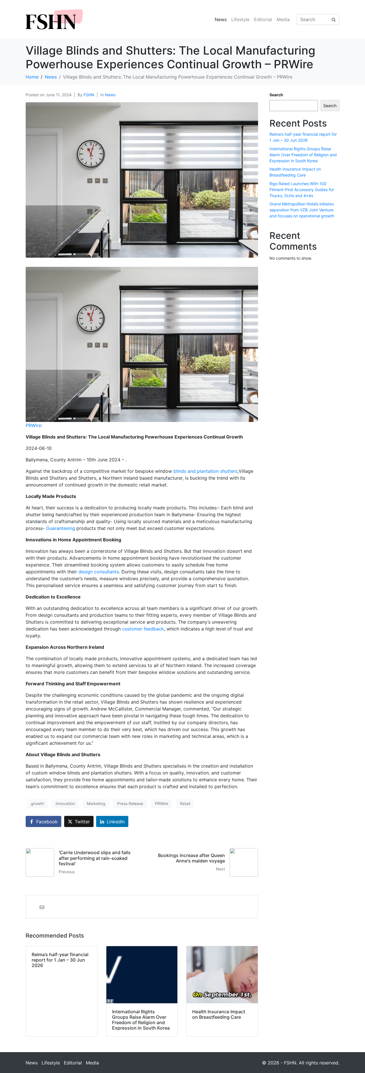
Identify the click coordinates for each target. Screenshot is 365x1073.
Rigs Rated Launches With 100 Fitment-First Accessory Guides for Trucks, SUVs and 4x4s (301, 189)
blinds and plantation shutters (205, 471)
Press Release (130, 803)
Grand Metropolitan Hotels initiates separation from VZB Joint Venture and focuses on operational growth (301, 209)
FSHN (89, 94)
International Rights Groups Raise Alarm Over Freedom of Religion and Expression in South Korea (303, 154)
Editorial (263, 19)
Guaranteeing (60, 528)
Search (276, 94)
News (221, 19)
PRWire (161, 803)
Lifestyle (240, 19)
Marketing (96, 803)
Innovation (65, 803)
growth (37, 803)
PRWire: (34, 425)
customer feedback (143, 629)
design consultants (98, 571)
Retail (185, 803)
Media (283, 19)
